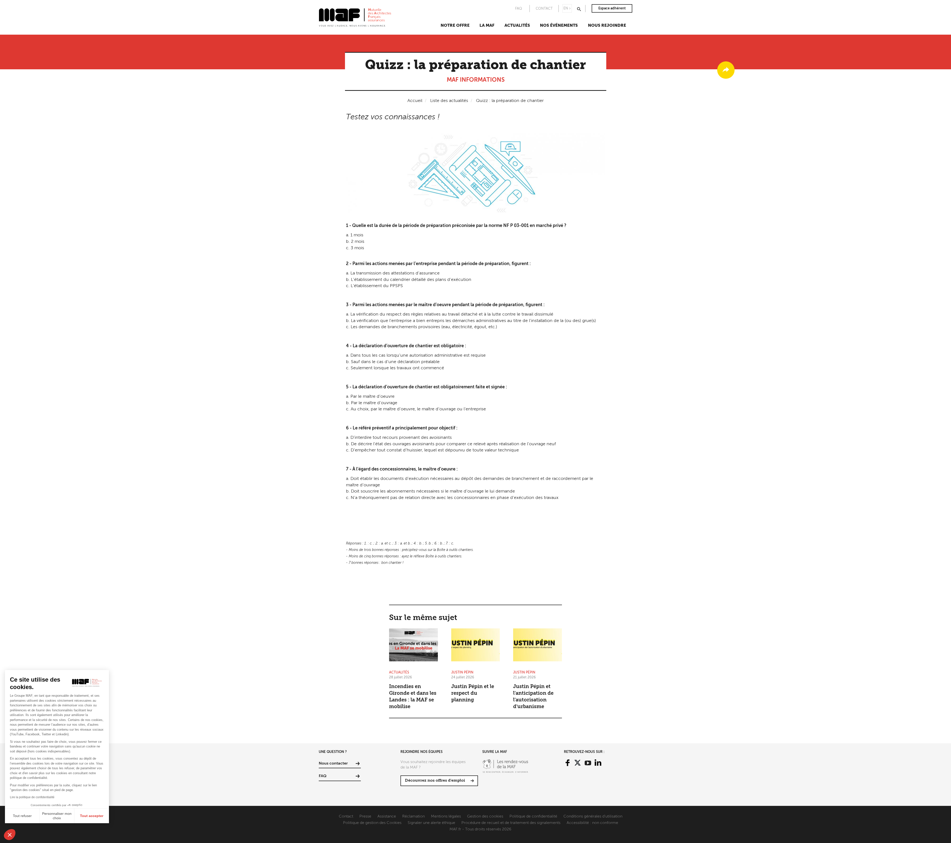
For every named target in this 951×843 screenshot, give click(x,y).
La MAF (486, 26)
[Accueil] (355, 17)
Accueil (414, 101)
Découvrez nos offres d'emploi (435, 781)
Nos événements (559, 26)
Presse (365, 816)
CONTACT (544, 8)
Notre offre (455, 26)
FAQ (518, 8)
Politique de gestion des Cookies (372, 823)
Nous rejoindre (607, 26)
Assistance (386, 816)
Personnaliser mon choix (57, 816)
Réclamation (413, 816)
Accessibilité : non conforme (592, 823)
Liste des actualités (449, 101)
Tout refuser (22, 816)
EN (565, 8)
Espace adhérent (612, 8)
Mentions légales (446, 816)
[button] (10, 835)
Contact (346, 816)
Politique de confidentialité (533, 816)
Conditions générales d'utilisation (592, 816)
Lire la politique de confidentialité (32, 797)
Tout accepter (91, 816)
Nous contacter (333, 764)
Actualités (517, 26)
